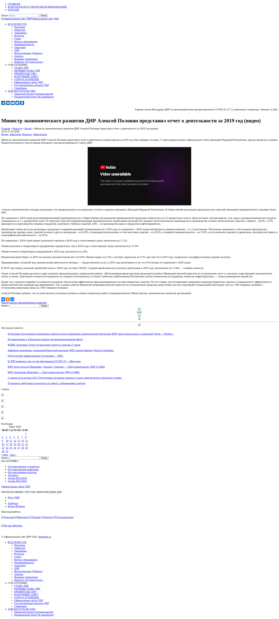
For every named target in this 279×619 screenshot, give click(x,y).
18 (11, 444)
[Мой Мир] (12, 299)
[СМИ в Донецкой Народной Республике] (2, 400)
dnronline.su (44, 536)
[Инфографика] (2, 418)
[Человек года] (141, 312)
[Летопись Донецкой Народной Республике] (2, 412)
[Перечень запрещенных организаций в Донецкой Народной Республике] (2, 406)
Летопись (13, 475)
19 (15, 444)
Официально (40, 134)
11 (11, 440)
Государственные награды (22, 472)
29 (26, 447)
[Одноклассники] (8, 299)
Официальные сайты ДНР (15, 486)
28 (22, 447)
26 (15, 447)
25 (11, 447)
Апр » (13, 454)
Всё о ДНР (14, 497)
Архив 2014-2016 (17, 481)
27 (18, 447)
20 (18, 444)
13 (18, 440)
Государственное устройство (23, 466)
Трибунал (13, 503)
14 (22, 440)
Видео (4, 134)
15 (26, 440)
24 (7, 447)
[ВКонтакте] (3, 299)
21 (22, 444)
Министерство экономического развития (23, 302)
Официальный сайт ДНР (45, 18)
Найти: (5, 305)
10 (7, 440)
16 (3, 444)
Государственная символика (23, 469)
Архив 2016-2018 (17, 478)
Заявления (15, 134)
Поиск (4, 15)
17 (7, 444)
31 (7, 451)
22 (26, 444)
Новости (27, 134)
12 (15, 440)
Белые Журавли (16, 506)
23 (3, 447)
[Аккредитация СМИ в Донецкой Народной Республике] (2, 395)
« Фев (4, 454)
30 (3, 451)
